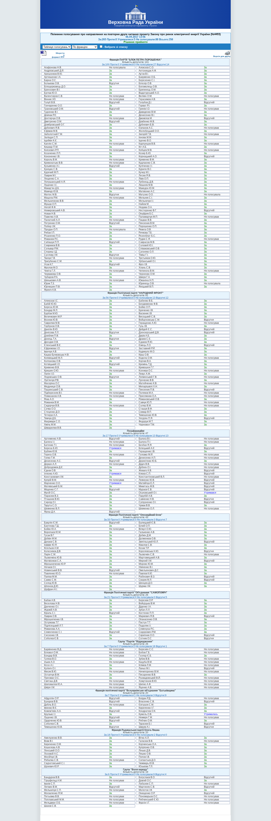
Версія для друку (222, 56)
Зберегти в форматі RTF (58, 55)
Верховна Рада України (135, 22)
